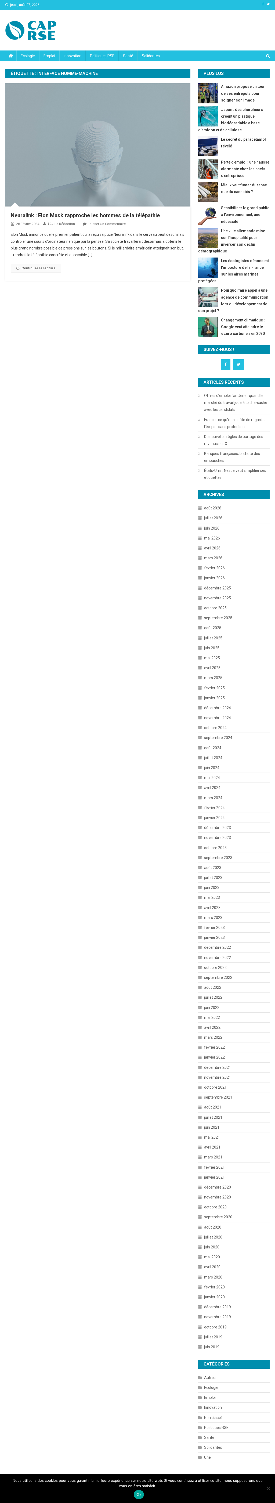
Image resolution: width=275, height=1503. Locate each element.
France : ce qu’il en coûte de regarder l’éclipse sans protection (235, 423)
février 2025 (214, 688)
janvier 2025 (214, 698)
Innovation (72, 56)
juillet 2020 (213, 1237)
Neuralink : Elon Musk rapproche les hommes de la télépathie (85, 215)
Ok (138, 1494)
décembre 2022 (217, 947)
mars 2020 (213, 1277)
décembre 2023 (217, 827)
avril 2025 (212, 668)
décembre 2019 (217, 1307)
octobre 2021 (215, 1087)
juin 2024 (211, 768)
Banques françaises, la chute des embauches (232, 457)
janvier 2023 (214, 937)
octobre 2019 (215, 1327)
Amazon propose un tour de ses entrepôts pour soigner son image (243, 93)
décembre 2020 (217, 1187)
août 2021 (212, 1107)
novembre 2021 (217, 1077)
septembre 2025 (218, 618)
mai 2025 (212, 658)
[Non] (268, 1488)
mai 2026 (212, 538)
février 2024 (214, 808)
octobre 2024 (215, 728)
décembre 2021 (217, 1067)
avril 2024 (212, 787)
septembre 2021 (218, 1097)
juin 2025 (211, 648)
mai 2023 (212, 897)
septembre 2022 (218, 977)
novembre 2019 (217, 1317)
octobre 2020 (215, 1207)
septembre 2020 (218, 1217)
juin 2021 (211, 1127)
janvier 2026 (214, 578)
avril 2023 (212, 908)
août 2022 (212, 987)
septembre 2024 (218, 738)
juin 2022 (211, 1007)
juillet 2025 (213, 638)
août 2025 (212, 628)
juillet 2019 (213, 1337)
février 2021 (214, 1167)
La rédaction (65, 224)
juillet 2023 (213, 877)
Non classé (213, 1417)
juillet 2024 (213, 758)
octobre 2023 (215, 848)
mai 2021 (212, 1137)
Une (207, 1457)
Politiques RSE (102, 56)
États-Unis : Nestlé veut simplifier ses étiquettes (235, 474)
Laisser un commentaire (107, 224)
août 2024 (212, 748)
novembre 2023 (217, 837)
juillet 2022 (213, 997)
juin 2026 (211, 528)
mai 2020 (212, 1257)
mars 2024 (213, 798)
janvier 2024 (214, 818)
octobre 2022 (215, 967)
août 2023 (212, 867)
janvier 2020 (214, 1297)
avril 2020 (212, 1267)
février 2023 (214, 927)
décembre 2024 (217, 708)
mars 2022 (213, 1037)
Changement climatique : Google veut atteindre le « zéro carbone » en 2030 (243, 327)
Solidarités (151, 56)
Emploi (49, 56)
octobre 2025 (215, 608)
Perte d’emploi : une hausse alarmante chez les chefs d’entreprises (245, 169)
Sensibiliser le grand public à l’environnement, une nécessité (245, 214)
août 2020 (212, 1227)
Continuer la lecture (38, 268)
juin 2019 (211, 1347)
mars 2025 (213, 678)
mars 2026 (213, 558)
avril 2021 (212, 1147)
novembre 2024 (217, 718)
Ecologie (28, 56)
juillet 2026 (213, 518)
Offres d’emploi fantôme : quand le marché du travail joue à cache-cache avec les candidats (235, 402)
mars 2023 (213, 917)
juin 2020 (211, 1247)
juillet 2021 (213, 1117)
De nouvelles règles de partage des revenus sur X (233, 440)
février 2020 (214, 1287)
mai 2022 (212, 1017)
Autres (210, 1377)
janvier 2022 (214, 1057)
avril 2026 (212, 548)
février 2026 (214, 568)
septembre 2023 (218, 858)
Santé (128, 56)
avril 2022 (212, 1027)
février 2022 (214, 1047)
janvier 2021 (214, 1177)
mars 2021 (213, 1157)
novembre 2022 (217, 957)
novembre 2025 (217, 598)
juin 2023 (211, 887)
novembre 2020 (217, 1197)
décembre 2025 (217, 588)
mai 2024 (212, 778)
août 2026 (212, 508)
